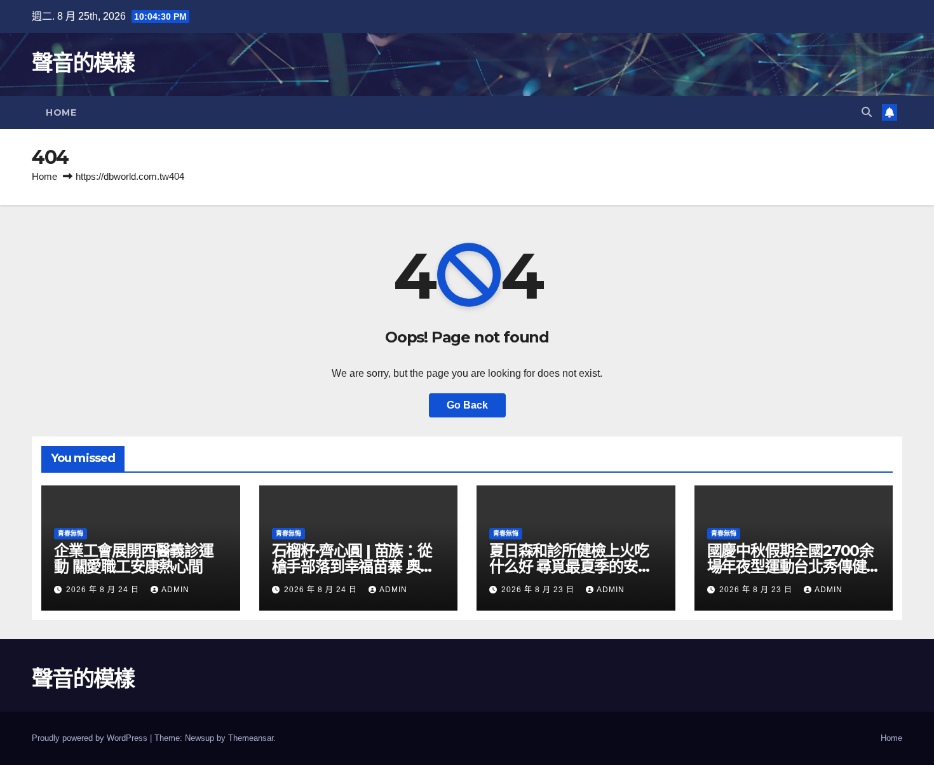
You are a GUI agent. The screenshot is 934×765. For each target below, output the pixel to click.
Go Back (467, 405)
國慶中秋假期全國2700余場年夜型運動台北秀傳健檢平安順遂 (790, 566)
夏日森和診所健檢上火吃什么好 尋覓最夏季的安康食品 (571, 566)
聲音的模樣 (83, 63)
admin (175, 589)
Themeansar (250, 738)
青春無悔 (70, 533)
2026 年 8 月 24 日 (104, 589)
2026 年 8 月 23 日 (539, 589)
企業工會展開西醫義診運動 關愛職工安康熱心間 (133, 558)
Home (61, 112)
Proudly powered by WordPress (91, 738)
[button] (867, 112)
